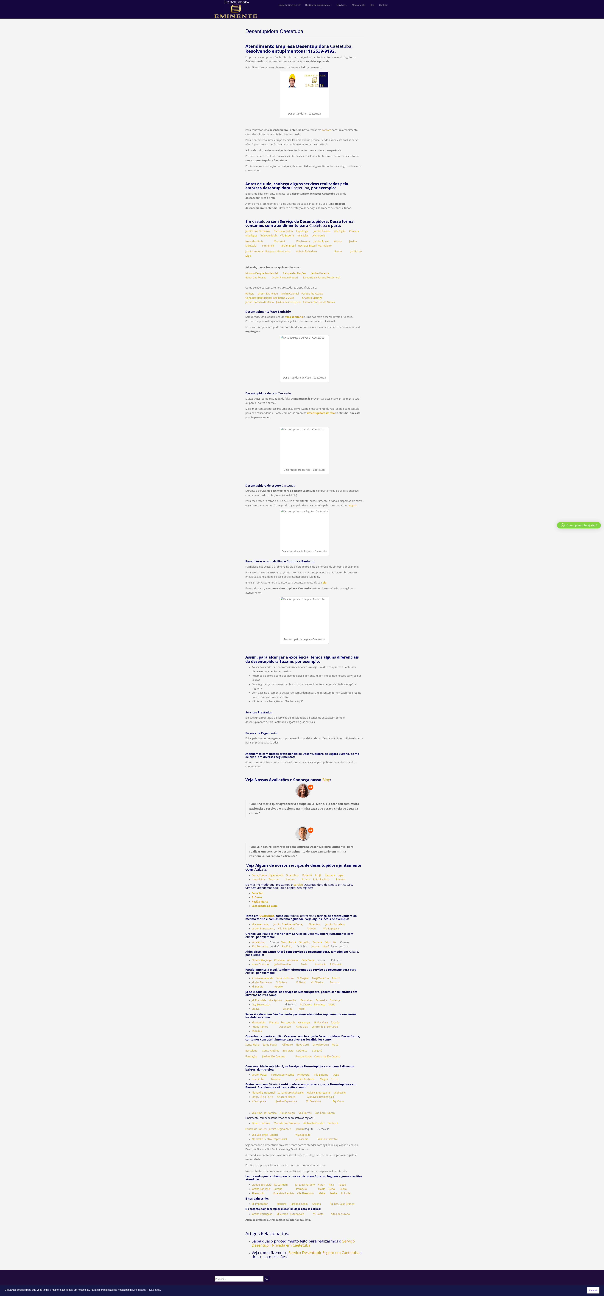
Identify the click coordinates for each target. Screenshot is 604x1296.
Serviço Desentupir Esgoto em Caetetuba (323, 1252)
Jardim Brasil (288, 245)
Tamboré (332, 1123)
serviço (298, 884)
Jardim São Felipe (267, 293)
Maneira (281, 1204)
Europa (278, 1189)
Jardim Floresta (320, 273)
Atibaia (337, 241)
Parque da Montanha (278, 251)
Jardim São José (261, 1189)
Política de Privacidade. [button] (147, 1289)
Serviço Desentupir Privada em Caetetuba (303, 1243)
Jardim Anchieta (305, 1079)
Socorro (334, 982)
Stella (304, 964)
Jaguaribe (290, 1000)
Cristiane (279, 960)
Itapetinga (302, 231)
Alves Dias (302, 1026)
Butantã (307, 875)
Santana (290, 879)
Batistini (257, 1031)
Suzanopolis (297, 1214)
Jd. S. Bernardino (305, 1184)
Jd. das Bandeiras (262, 982)
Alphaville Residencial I (320, 1097)
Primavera (303, 1074)
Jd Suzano (281, 1214)
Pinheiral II (268, 245)
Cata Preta (308, 960)
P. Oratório (336, 964)
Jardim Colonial (290, 293)
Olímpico (287, 1044)
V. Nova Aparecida (262, 978)
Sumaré (317, 942)
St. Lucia (345, 1193)
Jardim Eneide (322, 231)
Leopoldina (258, 879)
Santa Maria (252, 1044)
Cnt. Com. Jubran (325, 1113)
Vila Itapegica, (331, 928)
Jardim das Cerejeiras (288, 302)
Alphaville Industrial (263, 1092)
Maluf (321, 1189)
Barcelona (251, 1050)
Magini (324, 1079)
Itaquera (330, 875)
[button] (579, 525)
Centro (336, 978)
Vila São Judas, (286, 928)
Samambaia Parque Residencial (321, 277)
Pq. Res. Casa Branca (342, 1204)
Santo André (288, 942)
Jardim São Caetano (273, 1056)
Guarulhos (292, 875)
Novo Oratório (260, 964)
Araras (315, 946)
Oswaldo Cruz (321, 1044)
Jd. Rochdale (259, 1000)
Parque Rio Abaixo (312, 293)
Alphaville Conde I (313, 1123)
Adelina (316, 1204)
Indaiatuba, (258, 942)
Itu (334, 942)
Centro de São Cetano (327, 1056)
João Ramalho (282, 964)
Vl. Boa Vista (313, 1101)
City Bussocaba (261, 1004)
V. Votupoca (259, 1101)
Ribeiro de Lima (261, 1123)
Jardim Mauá (259, 1074)
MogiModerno (320, 978)
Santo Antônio (270, 1050)
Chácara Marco (286, 1097)
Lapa (340, 875)
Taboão (335, 1022)
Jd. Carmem (281, 1184)
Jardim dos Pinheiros (257, 231)
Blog (326, 779)
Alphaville (340, 1092)
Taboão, (311, 928)
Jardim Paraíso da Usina (259, 302)
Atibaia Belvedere (306, 251)
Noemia (275, 1079)
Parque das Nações (294, 273)
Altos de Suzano (340, 1214)
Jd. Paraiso (270, 1113)
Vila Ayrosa (275, 1000)
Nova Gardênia (254, 241)
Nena (331, 1189)
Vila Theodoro (305, 1193)
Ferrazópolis (288, 1022)
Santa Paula (270, 1044)
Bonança (335, 1000)
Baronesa (319, 1004)
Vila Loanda (303, 241)
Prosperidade (303, 1056)
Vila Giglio (339, 231)
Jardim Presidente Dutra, (288, 924)
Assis (336, 1074)
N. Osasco (306, 1004)
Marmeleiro (325, 245)
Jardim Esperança (286, 1101)
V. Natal (300, 982)
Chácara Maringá (312, 298)
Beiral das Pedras (255, 277)
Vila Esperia (287, 235)
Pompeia (301, 1189)
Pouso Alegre (288, 1113)
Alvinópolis (318, 235)
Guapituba (258, 1079)
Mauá (325, 946)
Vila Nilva (257, 1113)
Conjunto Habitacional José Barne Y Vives (269, 298)
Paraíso (340, 879)
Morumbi (279, 241)
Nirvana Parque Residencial (261, 273)
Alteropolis (258, 1193)
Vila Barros (305, 1113)
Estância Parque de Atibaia (319, 302)
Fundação (251, 1056)
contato (326, 130)
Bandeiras (306, 1000)
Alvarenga (304, 1022)
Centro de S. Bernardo (325, 1026)
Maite (322, 1193)
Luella (343, 1189)
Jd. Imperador (260, 1204)
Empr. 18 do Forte (262, 1097)
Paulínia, (287, 946)
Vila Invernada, (260, 924)
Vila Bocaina (321, 1074)
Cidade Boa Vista (261, 1184)
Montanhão (259, 1022)
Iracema (303, 1139)
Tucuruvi (274, 879)
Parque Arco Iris (283, 231)
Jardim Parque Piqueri (285, 277)
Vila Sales (303, 235)
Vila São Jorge (260, 1134)
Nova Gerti (302, 1044)
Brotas (338, 251)
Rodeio (278, 986)
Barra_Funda (259, 875)
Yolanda (287, 1008)
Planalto (274, 1022)
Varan (321, 1184)
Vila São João (302, 1134)
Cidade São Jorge (262, 960)
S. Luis (334, 1079)
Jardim (300, 1129)
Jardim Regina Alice (279, 1129)
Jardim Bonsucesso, (263, 928)
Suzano (305, 879)
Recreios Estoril (307, 245)
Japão (342, 1184)
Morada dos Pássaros (287, 1123)
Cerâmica (301, 1050)
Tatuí (327, 942)
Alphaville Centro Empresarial (269, 1139)
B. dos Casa (321, 1022)
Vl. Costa (318, 1214)
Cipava (256, 1008)
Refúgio (249, 293)
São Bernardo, (260, 946)
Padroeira (321, 1000)
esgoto (352, 505)
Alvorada (292, 960)
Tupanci (273, 1134)
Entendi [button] (593, 1290)
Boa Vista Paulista (283, 1193)
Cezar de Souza (285, 978)
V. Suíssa (281, 982)
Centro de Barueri (256, 1129)
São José (317, 1050)
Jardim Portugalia (262, 1214)
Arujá (318, 875)
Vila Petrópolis (269, 235)
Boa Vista (288, 1050)
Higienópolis (276, 875)
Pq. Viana (338, 1101)
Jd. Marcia (257, 986)
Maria (331, 1004)
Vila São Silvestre (328, 1139)
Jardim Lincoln (299, 1204)
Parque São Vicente (282, 1074)
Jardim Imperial (254, 251)
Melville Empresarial (318, 1092)
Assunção (320, 964)
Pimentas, (314, 924)
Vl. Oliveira (317, 982)
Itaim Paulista (321, 879)
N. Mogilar (303, 978)
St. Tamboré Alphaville (290, 1092)
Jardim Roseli (321, 241)
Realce (333, 1193)
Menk (302, 1008)
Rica (331, 1184)
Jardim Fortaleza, (335, 924)
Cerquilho (304, 942)
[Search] (266, 1279)
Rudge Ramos (260, 1026)
